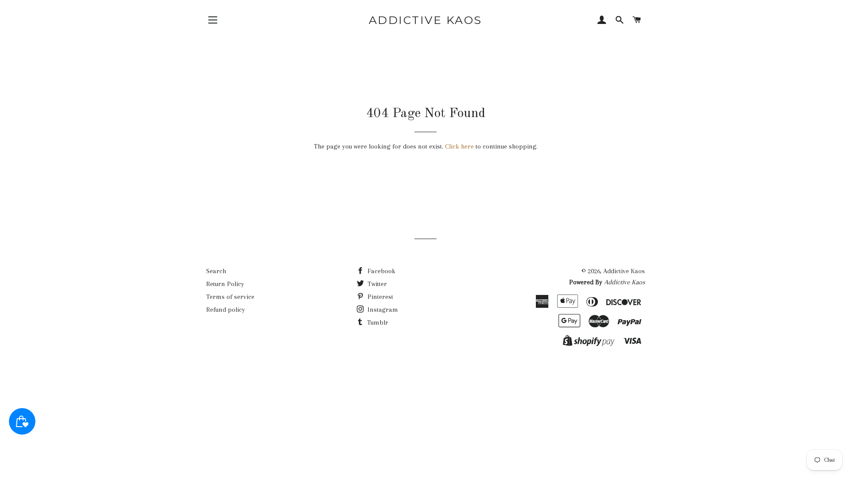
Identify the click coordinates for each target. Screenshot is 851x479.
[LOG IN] (601, 21)
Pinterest (379, 297)
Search (216, 271)
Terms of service (230, 297)
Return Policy (225, 284)
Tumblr (376, 322)
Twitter (376, 284)
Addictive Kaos (425, 20)
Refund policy (225, 310)
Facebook (380, 271)
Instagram (382, 310)
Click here (459, 146)
